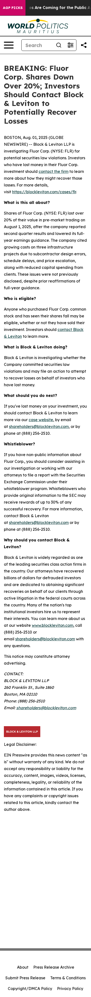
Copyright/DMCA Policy (30, 988)
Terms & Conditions (68, 977)
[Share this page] (83, 45)
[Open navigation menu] (9, 45)
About (22, 967)
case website (41, 419)
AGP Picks (13, 8)
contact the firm (53, 171)
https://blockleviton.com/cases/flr (44, 191)
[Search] (59, 45)
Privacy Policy (70, 988)
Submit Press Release (25, 977)
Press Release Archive (53, 967)
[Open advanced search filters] (70, 45)
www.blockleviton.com (52, 625)
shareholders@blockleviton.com (39, 426)
